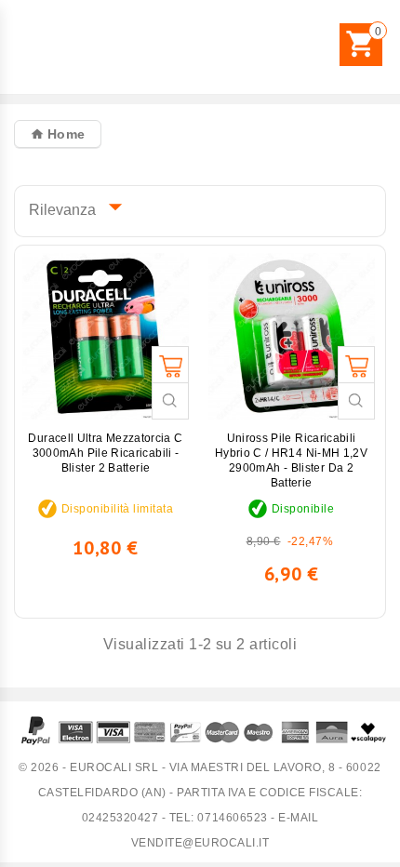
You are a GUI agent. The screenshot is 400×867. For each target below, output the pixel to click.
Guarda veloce (170, 401)
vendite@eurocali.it (200, 842)
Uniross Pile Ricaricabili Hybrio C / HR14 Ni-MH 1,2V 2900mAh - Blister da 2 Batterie (291, 460)
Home (64, 134)
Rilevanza (71, 206)
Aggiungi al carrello (170, 364)
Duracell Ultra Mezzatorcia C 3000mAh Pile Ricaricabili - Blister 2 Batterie (105, 453)
